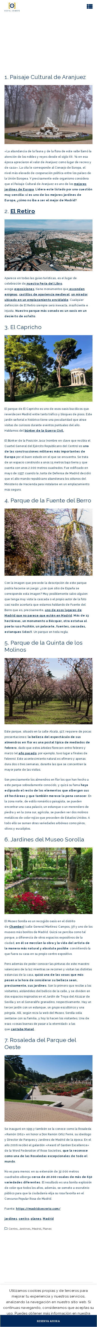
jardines (11, 1218)
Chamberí (16, 926)
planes (36, 1218)
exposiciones (24, 289)
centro (24, 1218)
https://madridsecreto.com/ (38, 1208)
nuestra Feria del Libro (44, 283)
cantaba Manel (22, 1029)
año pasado (27, 753)
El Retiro (22, 211)
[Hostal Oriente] (12, 6)
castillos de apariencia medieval (44, 294)
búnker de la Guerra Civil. (44, 430)
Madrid (48, 1218)
